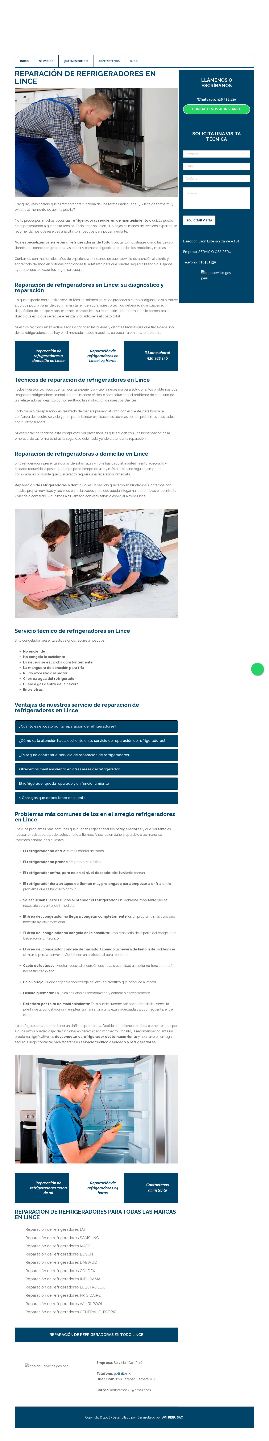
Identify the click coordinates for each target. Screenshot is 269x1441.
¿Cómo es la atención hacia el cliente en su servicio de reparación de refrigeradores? (92, 740)
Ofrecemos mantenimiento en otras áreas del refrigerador (69, 769)
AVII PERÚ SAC (172, 1417)
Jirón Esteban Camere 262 (219, 241)
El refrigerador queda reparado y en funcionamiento (64, 783)
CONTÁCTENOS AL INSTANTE (216, 109)
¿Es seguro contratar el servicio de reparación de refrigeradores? (75, 755)
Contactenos (157, 1185)
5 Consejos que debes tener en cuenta (52, 798)
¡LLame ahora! (157, 352)
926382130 (122, 1374)
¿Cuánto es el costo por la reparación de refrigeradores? (67, 726)
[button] (96, 726)
